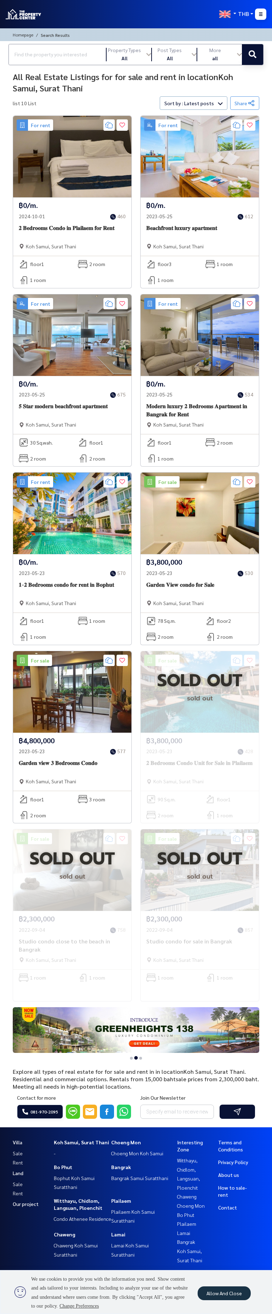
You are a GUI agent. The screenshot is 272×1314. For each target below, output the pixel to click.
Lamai (118, 1234)
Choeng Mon (126, 1142)
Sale (18, 1153)
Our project (26, 1204)
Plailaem (121, 1200)
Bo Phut (63, 1167)
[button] (129, 54)
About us (228, 1175)
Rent (18, 1162)
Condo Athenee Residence (82, 1219)
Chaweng (64, 1234)
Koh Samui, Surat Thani (81, 1142)
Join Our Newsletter (163, 1097)
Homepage (23, 35)
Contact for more (36, 1097)
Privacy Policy (233, 1162)
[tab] (132, 1058)
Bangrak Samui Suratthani (139, 1178)
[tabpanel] (136, 1030)
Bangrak (121, 1167)
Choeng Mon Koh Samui (137, 1153)
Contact (227, 1207)
